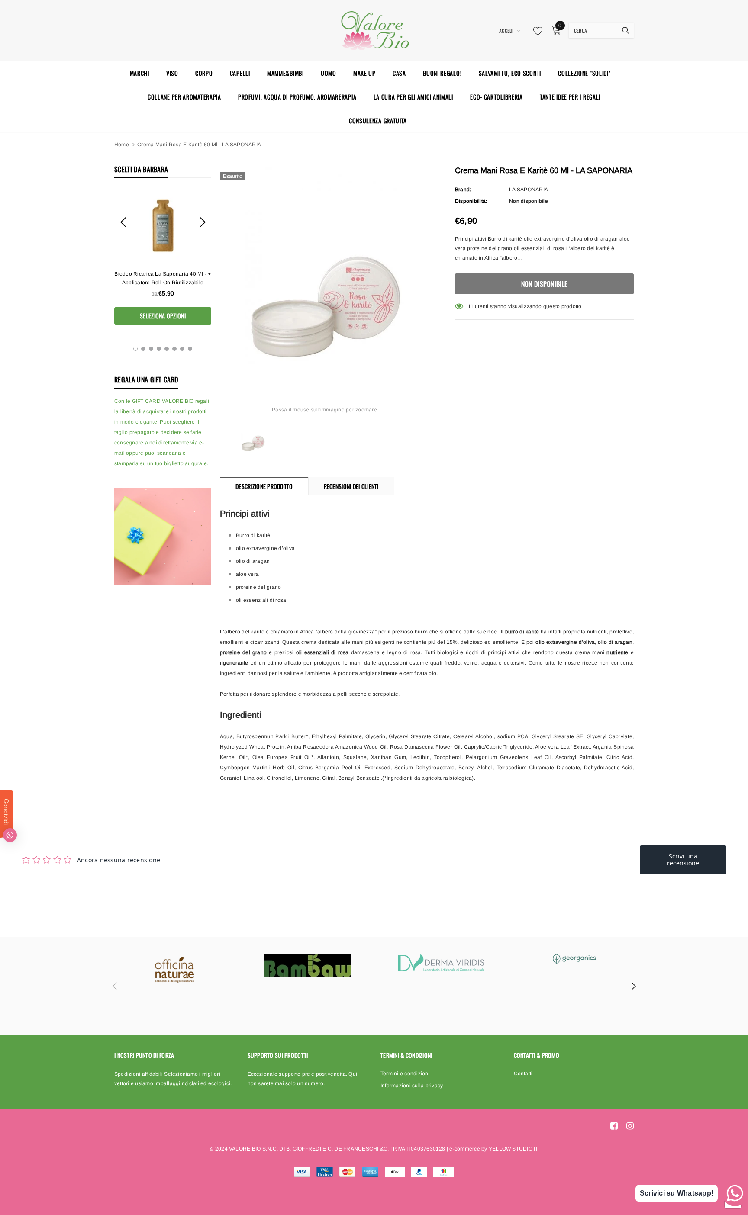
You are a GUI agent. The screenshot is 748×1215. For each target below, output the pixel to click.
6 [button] (174, 349)
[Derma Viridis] (441, 962)
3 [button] (151, 349)
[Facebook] (614, 1126)
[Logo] (373, 29)
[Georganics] (574, 959)
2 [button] (143, 349)
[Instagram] (630, 1126)
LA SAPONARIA (528, 189)
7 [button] (182, 349)
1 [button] (135, 349)
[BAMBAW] (308, 965)
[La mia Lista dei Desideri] (535, 31)
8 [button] (190, 349)
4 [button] (159, 349)
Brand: (463, 189)
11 (471, 306)
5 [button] (166, 349)
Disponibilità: (471, 201)
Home (121, 144)
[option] (163, 258)
